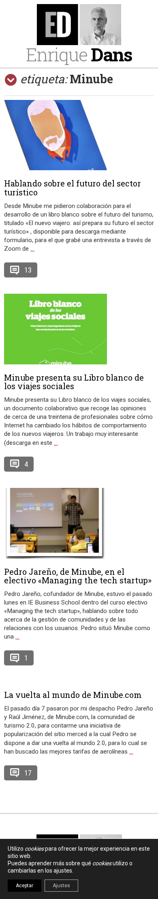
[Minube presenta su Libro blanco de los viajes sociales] (79, 329)
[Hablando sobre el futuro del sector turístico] (79, 135)
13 (28, 270)
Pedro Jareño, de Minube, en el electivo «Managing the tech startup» (78, 576)
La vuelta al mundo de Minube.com (73, 694)
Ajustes (61, 885)
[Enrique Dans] (79, 24)
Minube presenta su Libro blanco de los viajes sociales (74, 382)
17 (28, 773)
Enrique (79, 54)
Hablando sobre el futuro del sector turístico (72, 187)
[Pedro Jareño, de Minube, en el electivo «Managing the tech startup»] (79, 523)
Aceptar (24, 885)
